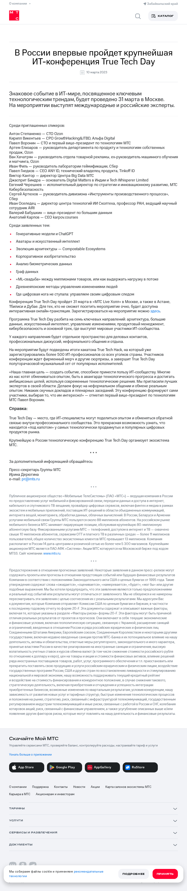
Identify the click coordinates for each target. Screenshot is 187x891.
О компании (18, 787)
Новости (79, 787)
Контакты (61, 787)
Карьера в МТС (19, 794)
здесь (155, 311)
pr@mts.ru (31, 479)
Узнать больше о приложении (30, 754)
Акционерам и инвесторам (55, 794)
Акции (95, 787)
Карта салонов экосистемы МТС (128, 787)
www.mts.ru (51, 553)
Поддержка (40, 787)
